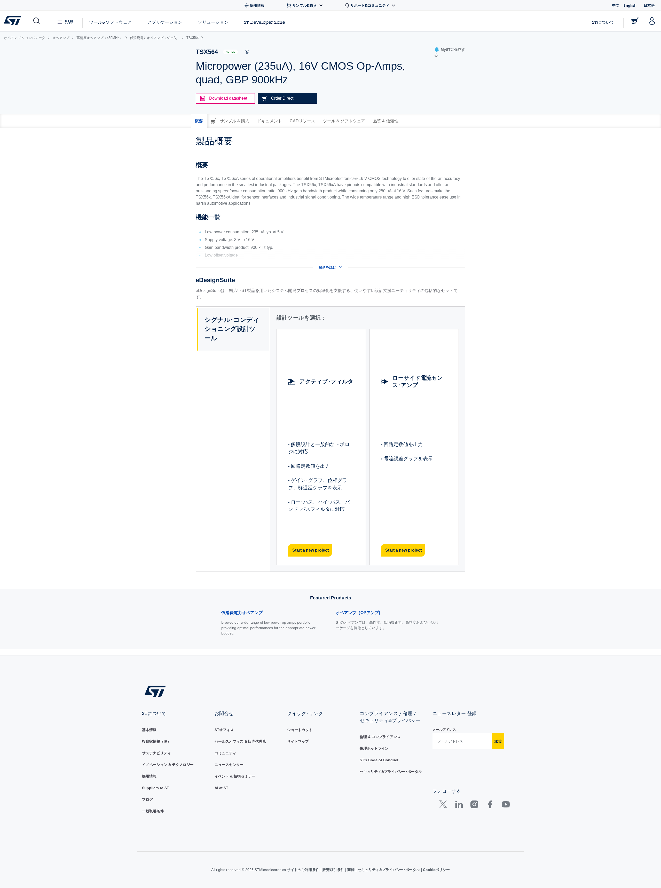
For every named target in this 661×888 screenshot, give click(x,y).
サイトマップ (298, 741)
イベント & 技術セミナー (235, 776)
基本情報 (149, 730)
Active (230, 51)
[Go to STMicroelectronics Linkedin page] (459, 805)
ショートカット (299, 730)
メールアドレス (444, 730)
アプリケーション (164, 22)
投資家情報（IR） (156, 741)
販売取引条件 (333, 870)
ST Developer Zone (264, 22)
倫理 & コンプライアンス (380, 737)
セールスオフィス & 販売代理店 (240, 741)
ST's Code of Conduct (379, 760)
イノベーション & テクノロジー (168, 765)
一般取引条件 (153, 811)
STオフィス (224, 730)
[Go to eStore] (635, 21)
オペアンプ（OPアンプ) (358, 612)
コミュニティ (225, 753)
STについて (603, 22)
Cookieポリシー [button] (436, 870)
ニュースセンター (229, 765)
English (630, 5)
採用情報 (149, 776)
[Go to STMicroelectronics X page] (444, 805)
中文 (615, 5)
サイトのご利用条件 (303, 870)
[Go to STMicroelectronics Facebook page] (490, 805)
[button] (36, 21)
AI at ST (221, 788)
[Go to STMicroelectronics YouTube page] (506, 805)
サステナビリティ (156, 753)
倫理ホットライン (374, 748)
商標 (351, 870)
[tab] (199, 121)
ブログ (147, 799)
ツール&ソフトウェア (110, 22)
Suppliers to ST (155, 788)
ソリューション (213, 22)
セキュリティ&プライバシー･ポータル (391, 772)
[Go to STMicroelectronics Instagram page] (474, 805)
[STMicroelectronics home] (13, 20)
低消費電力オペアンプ (242, 612)
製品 (69, 22)
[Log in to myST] (652, 21)
